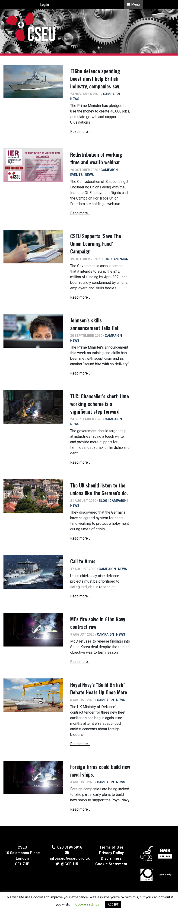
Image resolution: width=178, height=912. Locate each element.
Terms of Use (111, 847)
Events (76, 175)
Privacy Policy (111, 853)
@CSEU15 (68, 864)
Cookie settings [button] (87, 904)
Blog (105, 259)
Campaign (111, 94)
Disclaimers (111, 858)
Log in (44, 4)
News (74, 99)
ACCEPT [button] (113, 904)
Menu (135, 4)
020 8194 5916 (68, 847)
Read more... (80, 131)
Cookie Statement (111, 864)
